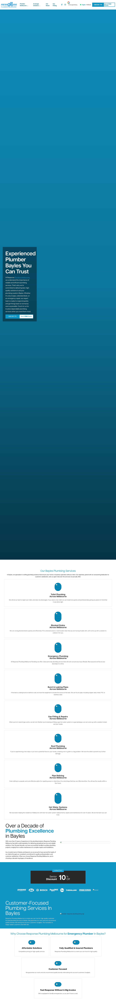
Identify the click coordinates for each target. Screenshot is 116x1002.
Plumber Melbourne (23, 4)
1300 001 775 (98, 5)
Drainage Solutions (36, 4)
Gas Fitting (55, 4)
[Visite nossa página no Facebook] (61, 5)
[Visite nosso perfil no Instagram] (65, 5)
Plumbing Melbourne (22, 277)
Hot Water (48, 4)
